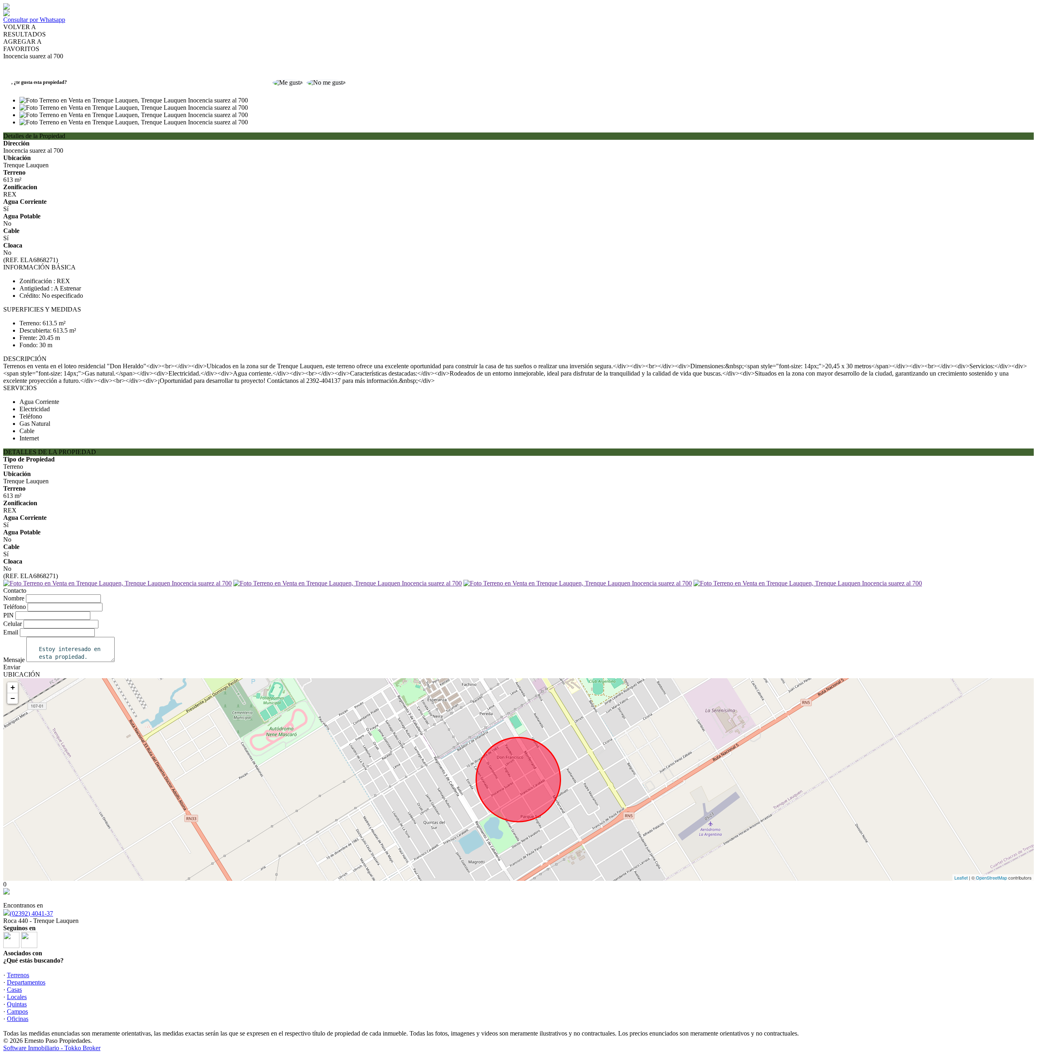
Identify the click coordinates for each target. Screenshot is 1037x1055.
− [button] (13, 698)
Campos (17, 1011)
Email (10, 632)
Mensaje (14, 659)
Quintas (17, 1004)
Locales (17, 996)
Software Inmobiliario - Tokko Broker (51, 1047)
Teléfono (14, 606)
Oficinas (17, 1018)
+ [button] (13, 687)
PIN (8, 615)
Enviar (11, 667)
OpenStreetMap (991, 877)
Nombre (13, 598)
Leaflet (961, 877)
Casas (14, 989)
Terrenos (18, 975)
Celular (12, 623)
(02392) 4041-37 (31, 913)
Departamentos (26, 982)
